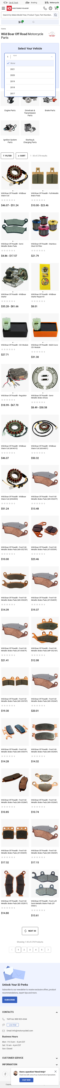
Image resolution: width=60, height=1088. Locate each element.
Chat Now (26, 1080)
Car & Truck (13, 3)
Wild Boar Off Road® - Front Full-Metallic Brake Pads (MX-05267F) (44, 498)
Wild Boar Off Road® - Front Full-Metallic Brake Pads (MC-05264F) (44, 700)
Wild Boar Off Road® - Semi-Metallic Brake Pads (12, 245)
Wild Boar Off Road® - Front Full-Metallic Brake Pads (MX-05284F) (14, 801)
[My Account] (50, 8)
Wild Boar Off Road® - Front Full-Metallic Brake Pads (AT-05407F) (14, 649)
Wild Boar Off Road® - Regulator (14, 395)
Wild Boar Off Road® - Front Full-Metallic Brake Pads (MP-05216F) (44, 649)
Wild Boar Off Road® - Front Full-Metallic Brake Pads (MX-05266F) (44, 801)
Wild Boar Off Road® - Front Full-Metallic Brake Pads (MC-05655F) (44, 852)
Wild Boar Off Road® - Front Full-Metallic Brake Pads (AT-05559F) (44, 548)
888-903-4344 (21, 1019)
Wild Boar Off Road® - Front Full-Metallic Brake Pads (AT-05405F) (44, 599)
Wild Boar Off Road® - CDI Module (14, 345)
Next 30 (32, 931)
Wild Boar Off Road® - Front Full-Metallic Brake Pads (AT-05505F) (14, 852)
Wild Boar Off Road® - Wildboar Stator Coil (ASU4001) (43, 447)
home (3, 29)
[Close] (56, 1071)
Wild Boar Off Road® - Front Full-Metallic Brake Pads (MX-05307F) (14, 750)
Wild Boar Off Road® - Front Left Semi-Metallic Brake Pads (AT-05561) (44, 903)
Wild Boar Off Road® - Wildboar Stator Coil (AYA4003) (13, 498)
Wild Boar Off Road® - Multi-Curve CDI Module (44, 346)
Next (48, 950)
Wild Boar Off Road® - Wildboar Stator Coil (13, 194)
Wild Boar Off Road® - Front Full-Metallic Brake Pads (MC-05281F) (14, 902)
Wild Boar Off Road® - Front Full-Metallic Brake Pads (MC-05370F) (14, 700)
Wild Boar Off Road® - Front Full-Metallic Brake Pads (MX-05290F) (44, 750)
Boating (34, 3)
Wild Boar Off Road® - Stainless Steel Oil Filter (43, 245)
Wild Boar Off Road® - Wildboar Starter (13, 295)
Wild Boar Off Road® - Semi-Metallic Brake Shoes (42, 396)
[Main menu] (3, 8)
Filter (8, 156)
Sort (22, 156)
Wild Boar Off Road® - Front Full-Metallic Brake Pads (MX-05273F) (14, 548)
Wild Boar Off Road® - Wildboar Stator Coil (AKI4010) (13, 447)
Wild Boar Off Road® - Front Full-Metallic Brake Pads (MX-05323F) (14, 599)
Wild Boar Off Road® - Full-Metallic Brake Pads (45, 194)
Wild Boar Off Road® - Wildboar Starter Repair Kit (43, 295)
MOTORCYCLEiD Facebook (5, 1074)
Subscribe (9, 1000)
